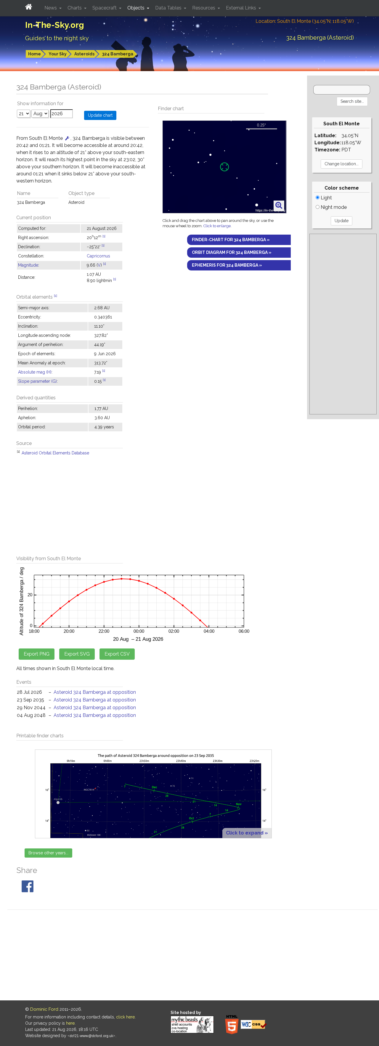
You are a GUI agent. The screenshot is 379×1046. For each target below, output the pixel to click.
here (70, 1023)
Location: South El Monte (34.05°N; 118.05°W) (305, 21)
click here (125, 1017)
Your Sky (58, 54)
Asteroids (84, 54)
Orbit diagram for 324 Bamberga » (232, 252)
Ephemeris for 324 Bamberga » (227, 265)
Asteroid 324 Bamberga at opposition (95, 692)
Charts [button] (75, 8)
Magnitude (28, 265)
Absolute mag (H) (35, 372)
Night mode (333, 207)
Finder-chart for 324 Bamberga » (231, 239)
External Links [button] (241, 8)
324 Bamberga (117, 54)
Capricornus (98, 256)
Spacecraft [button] (105, 8)
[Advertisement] (153, 508)
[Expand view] (278, 205)
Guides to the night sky (57, 38)
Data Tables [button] (169, 8)
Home (34, 54)
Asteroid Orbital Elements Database (55, 453)
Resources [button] (204, 8)
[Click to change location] (67, 138)
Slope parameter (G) (37, 381)
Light (325, 198)
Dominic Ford (44, 1009)
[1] (103, 236)
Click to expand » (247, 833)
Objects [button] (136, 8)
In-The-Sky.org (54, 25)
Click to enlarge (217, 226)
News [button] (51, 8)
